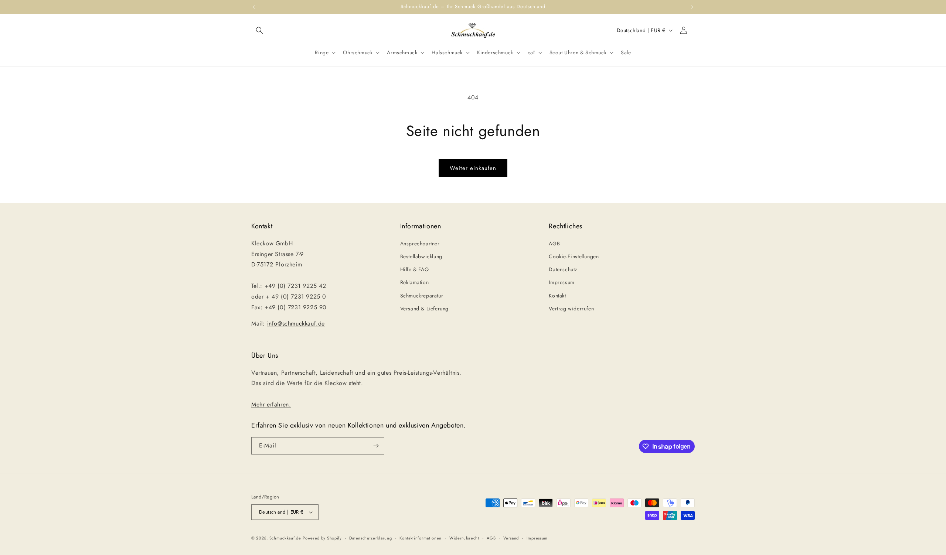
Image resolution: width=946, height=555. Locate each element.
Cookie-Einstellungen (574, 256)
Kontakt (557, 295)
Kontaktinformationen (420, 538)
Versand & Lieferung (424, 308)
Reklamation (414, 282)
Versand (511, 538)
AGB (554, 243)
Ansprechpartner (420, 243)
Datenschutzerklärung (370, 538)
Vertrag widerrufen (571, 308)
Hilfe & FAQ (414, 269)
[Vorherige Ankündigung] (254, 7)
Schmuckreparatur (421, 295)
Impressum (561, 282)
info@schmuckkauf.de (296, 323)
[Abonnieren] (376, 445)
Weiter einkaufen (473, 168)
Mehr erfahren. (271, 404)
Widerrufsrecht (464, 538)
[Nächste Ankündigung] (692, 7)
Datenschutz (563, 269)
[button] (259, 30)
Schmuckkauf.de (285, 538)
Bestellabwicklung (421, 256)
